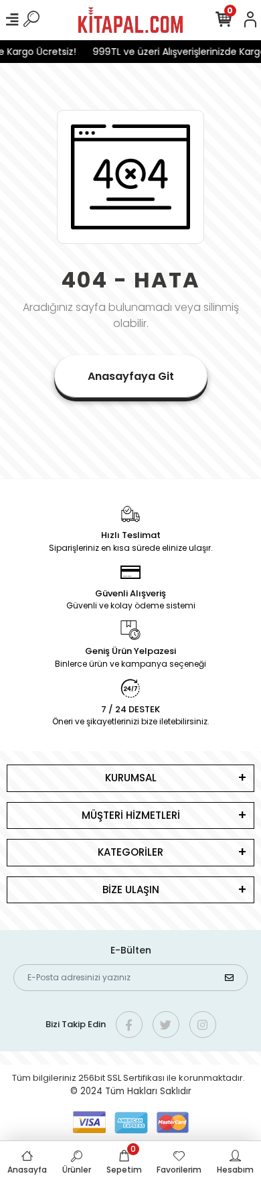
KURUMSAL (131, 778)
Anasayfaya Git (131, 376)
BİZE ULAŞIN (130, 889)
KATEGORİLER (130, 852)
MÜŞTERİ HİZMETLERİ (131, 815)
